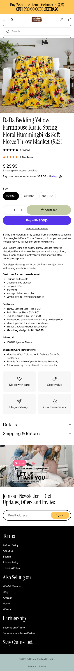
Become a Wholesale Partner (19, 633)
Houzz (6, 603)
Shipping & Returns (22, 433)
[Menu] (4, 19)
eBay (5, 592)
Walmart (8, 609)
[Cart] (70, 20)
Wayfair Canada (11, 586)
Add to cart (51, 209)
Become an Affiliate (14, 627)
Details (10, 424)
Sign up (60, 515)
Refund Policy (10, 545)
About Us (8, 550)
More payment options (37, 228)
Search (7, 556)
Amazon (7, 597)
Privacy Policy (10, 562)
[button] (37, 31)
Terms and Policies (37, 666)
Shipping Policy (11, 568)
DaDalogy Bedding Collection (41, 659)
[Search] (12, 20)
